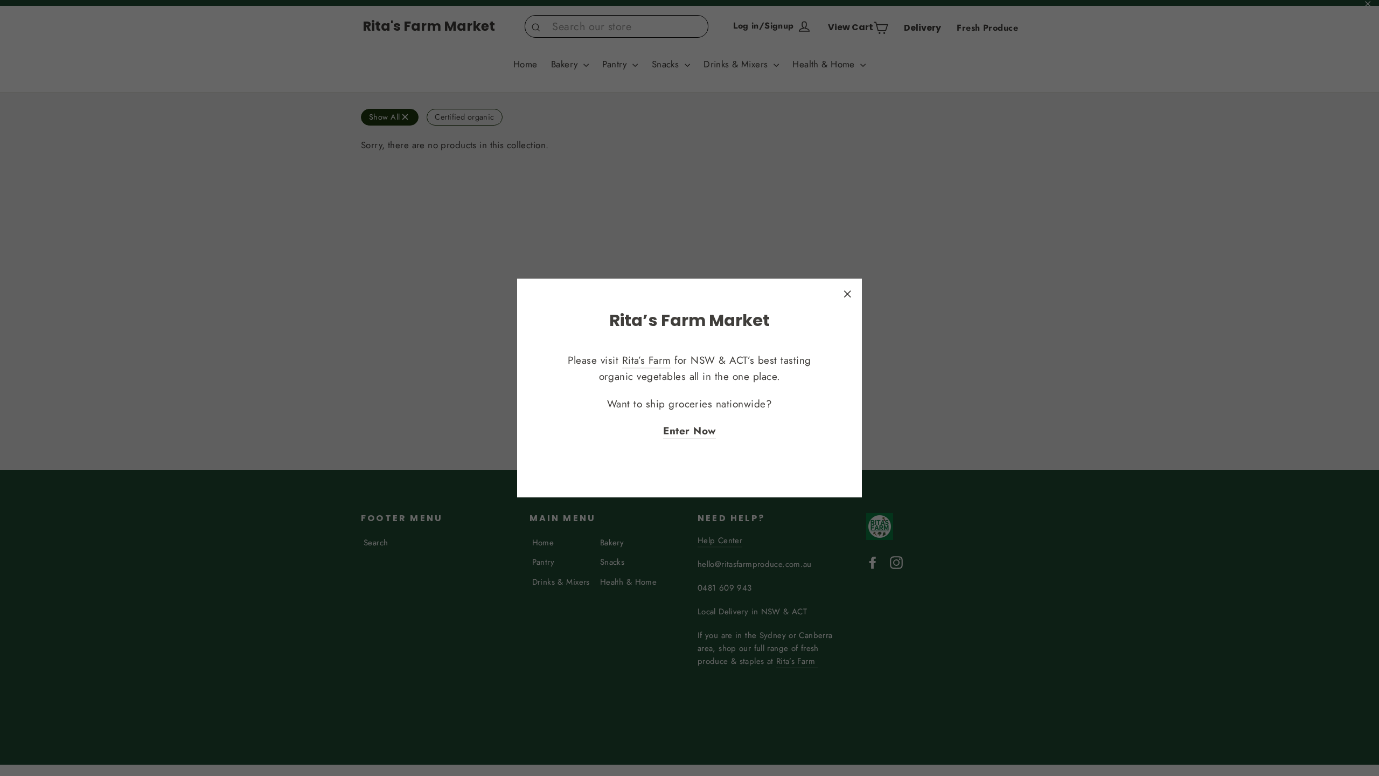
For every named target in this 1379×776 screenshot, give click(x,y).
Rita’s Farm (646, 360)
